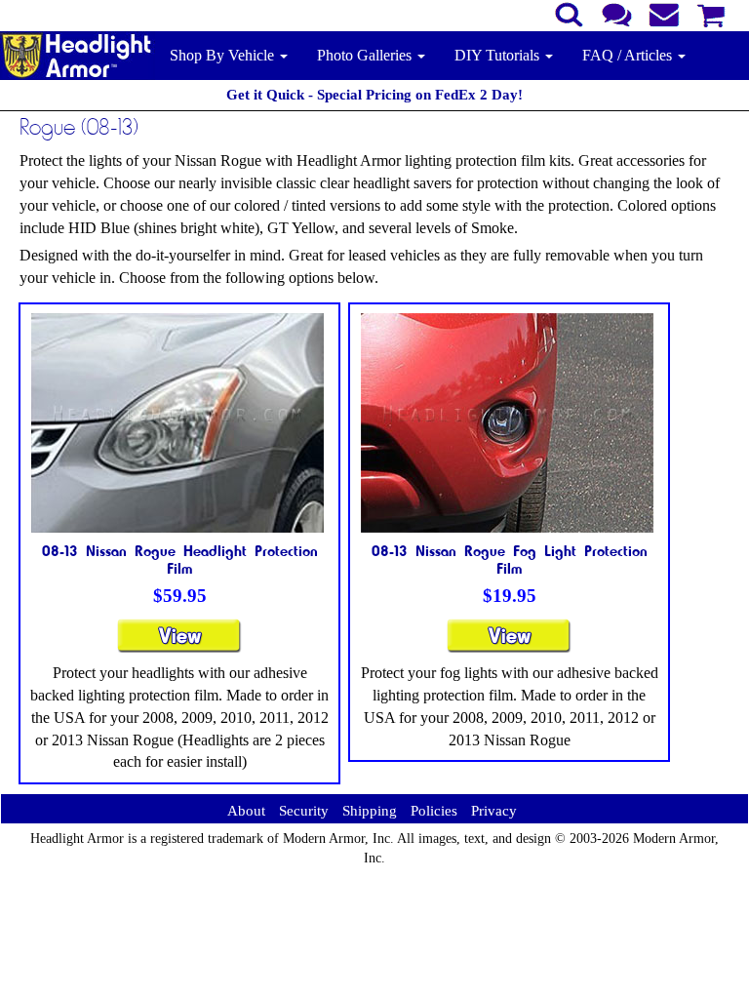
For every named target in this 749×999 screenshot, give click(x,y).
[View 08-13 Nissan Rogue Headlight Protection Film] (179, 644)
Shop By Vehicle (224, 55)
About (246, 811)
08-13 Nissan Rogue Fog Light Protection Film (510, 559)
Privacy (494, 811)
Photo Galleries (366, 55)
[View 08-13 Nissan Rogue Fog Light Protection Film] (509, 644)
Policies (434, 811)
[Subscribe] (665, 12)
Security (304, 811)
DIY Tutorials (498, 55)
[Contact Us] (617, 12)
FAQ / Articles (629, 55)
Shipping (369, 811)
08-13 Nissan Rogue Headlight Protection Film (180, 559)
